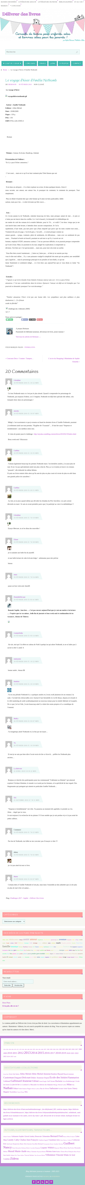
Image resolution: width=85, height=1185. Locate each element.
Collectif (69, 1140)
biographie (69, 939)
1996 (42, 1049)
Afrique (21, 939)
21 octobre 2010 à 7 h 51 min (26, 800)
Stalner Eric (14, 1155)
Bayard (60, 1074)
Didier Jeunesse (37, 1078)
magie (38, 950)
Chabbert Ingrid (43, 1140)
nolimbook (72, 1112)
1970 (15, 1049)
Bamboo (54, 1074)
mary (15, 575)
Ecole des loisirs (58, 1077)
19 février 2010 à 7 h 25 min (26, 832)
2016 (47, 1052)
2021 (72, 1053)
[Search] (77, 52)
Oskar (15, 1088)
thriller (38, 957)
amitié (26, 939)
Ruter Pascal (77, 1151)
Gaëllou (16, 450)
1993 (34, 1049)
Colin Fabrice (63, 1140)
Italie (12, 950)
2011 (15, 1053)
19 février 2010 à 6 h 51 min (26, 490)
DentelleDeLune (19, 597)
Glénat (35, 1081)
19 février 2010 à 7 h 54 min (26, 577)
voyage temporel (70, 957)
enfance (44, 943)
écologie (35, 943)
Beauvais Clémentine (42, 1136)
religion (51, 953)
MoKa (16, 718)
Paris (11, 953)
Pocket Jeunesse (22, 1088)
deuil (16, 943)
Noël (81, 950)
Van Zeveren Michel (40, 1155)
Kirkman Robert (25, 1148)
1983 (26, 1049)
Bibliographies (66, 2)
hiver (55, 946)
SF (7, 957)
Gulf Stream (51, 1081)
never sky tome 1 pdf (35, 1116)
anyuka (16, 411)
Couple (7, 943)
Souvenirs (27, 957)
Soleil (65, 1088)
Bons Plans (6, 1003)
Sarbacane (53, 1088)
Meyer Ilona (63, 1148)
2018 (58, 1053)
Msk (73, 1084)
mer (45, 950)
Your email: (6, 978)
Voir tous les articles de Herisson (28, 337)
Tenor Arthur (20, 1155)
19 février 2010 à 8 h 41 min (26, 600)
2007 (76, 1049)
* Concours (15, 6)
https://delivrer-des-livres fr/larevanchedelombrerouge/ (22, 1109)
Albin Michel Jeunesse (41, 1074)
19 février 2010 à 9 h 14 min (26, 636)
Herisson (12, 84)
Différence (21, 943)
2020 (69, 1053)
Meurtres (48, 950)
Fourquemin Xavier (48, 1144)
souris (23, 957)
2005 (69, 1049)
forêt (34, 946)
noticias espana (62, 1109)
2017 (52, 1053)
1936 (7, 1049)
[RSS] (42, 1182)
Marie (16, 876)
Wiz (26, 1092)
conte (81, 939)
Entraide (73, 943)
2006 (73, 1049)
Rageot (29, 1088)
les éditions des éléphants (45, 1085)
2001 (57, 1049)
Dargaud (18, 1077)
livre (25, 950)
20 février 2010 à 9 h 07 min (26, 721)
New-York (77, 950)
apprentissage (54, 939)
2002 (60, 1049)
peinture (14, 953)
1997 (45, 1049)
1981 (23, 1049)
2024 (8, 1056)
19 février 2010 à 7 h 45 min (26, 855)
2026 (15, 1056)
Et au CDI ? (79, 2)
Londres (28, 950)
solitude (15, 957)
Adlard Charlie (7, 1136)
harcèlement (46, 946)
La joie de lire (15, 1085)
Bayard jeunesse (69, 1074)
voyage (64, 957)
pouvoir (29, 953)
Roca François (69, 1151)
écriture (40, 943)
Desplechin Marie (18, 1144)
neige (73, 950)
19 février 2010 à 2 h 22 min (26, 383)
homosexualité (59, 946)
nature (70, 950)
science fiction (59, 953)
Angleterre (40, 939)
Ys (15, 743)
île (71, 946)
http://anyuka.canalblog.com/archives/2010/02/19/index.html (55, 434)
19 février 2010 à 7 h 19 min (26, 518)
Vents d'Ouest (20, 1092)
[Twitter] (38, 1182)
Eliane (16, 539)
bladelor (16, 681)
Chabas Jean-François (29, 1140)
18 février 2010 (25, 84)
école (31, 943)
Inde (9, 950)
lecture (18, 950)
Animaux (47, 939)
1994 (37, 1049)
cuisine (12, 943)
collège (77, 939)
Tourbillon (13, 1092)
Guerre (37, 946)
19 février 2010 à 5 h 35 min (26, 453)
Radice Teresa (60, 1151)
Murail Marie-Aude (17, 1151)
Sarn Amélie (7, 1155)
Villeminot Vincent (54, 1155)
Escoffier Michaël (37, 1144)
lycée (35, 950)
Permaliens (30, 347)
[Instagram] (47, 1182)
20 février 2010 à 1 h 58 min (26, 745)
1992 (31, 1049)
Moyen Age (56, 950)
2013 (27, 1052)
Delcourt (26, 1077)
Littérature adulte (27, 2)
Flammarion (73, 1077)
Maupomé (56, 1148)
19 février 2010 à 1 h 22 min (26, 661)
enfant (49, 943)
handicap (41, 946)
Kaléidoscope (70, 1081)
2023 (4, 1056)
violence (60, 957)
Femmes (30, 946)
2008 (80, 1049)
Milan (69, 1084)
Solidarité (10, 957)
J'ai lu (64, 1081)
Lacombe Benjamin (35, 1148)
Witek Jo (67, 1155)
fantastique (14, 947)
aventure (62, 939)
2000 (54, 1049)
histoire (51, 947)
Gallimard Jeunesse (21, 1080)
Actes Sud (5, 1074)
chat (73, 939)
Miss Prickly (71, 1148)
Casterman (8, 1077)
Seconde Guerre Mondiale (70, 953)
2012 (21, 1052)
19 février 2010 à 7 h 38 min (26, 542)
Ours (8, 953)
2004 (66, 1049)
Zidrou (14, 1158)
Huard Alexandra (16, 1148)
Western (76, 957)
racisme (47, 953)
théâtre (35, 957)
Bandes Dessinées (9, 2)
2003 (63, 1049)
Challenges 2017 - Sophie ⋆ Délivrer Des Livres (27, 898)
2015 (41, 1052)
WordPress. (56, 1176)
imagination (80, 946)
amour (33, 939)
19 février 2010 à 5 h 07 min (26, 413)
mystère (66, 950)
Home (5, 70)
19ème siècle (5, 939)
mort (52, 950)
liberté (21, 950)
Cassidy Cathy (13, 1140)
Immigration (5, 950)
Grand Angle (43, 1081)
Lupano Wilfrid (47, 1147)
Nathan (8, 1088)
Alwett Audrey (29, 1136)
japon (15, 950)
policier (25, 953)
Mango (55, 1085)
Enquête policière (66, 943)
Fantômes (25, 946)
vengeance (47, 957)
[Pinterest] (51, 1182)
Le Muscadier (32, 1085)
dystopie (26, 943)
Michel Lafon (62, 1085)
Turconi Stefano (29, 1155)
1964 (12, 1049)
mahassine (17, 659)
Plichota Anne (51, 1151)
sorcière (19, 957)
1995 (39, 1049)
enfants (53, 943)
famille (6, 946)
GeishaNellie (18, 633)
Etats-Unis (79, 943)
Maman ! (4, 6)
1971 (18, 1049)
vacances (42, 957)
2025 (12, 1056)
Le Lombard (24, 1085)
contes (3, 943)
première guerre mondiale (38, 953)
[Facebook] (34, 1182)
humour (66, 946)
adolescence (14, 939)
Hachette (58, 1081)
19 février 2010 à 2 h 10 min (26, 684)
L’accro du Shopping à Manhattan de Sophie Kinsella (64, 360)
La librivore (18, 768)
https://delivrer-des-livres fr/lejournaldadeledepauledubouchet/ (46, 1112)
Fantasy (21, 946)
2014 (34, 1052)
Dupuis (46, 1078)
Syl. (15, 797)
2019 (63, 1053)
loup (32, 950)
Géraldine (17, 380)
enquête (58, 943)
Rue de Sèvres (44, 1088)
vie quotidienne (54, 957)
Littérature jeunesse (47, 2)
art (57, 939)
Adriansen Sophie (17, 1136)
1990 (28, 1049)
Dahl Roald (9, 1144)
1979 (20, 1049)
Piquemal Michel (41, 1151)
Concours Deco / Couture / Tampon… (19, 358)
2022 (76, 1053)
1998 (48, 1049)
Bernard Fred (56, 1136)
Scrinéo (60, 1088)
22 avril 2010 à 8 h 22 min (25, 771)
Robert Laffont (36, 1088)
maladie (42, 950)
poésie (21, 953)
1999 (51, 1049)
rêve (54, 953)
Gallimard (6, 1081)
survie (31, 957)
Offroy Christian (32, 1151)
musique (61, 950)
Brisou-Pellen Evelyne (69, 1136)
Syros (70, 1088)
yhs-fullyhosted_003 (49, 1109)
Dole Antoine (28, 1144)
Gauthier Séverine (58, 1144)
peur (18, 953)
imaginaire (74, 946)
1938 (10, 1049)
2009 (5, 1053)
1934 (4, 1049)
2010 (9, 1053)
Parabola (46, 1176)
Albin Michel (25, 1074)
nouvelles (4, 953)
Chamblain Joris (54, 1140)
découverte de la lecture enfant (54, 1116)
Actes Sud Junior (14, 1074)
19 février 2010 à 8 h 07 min (26, 879)
